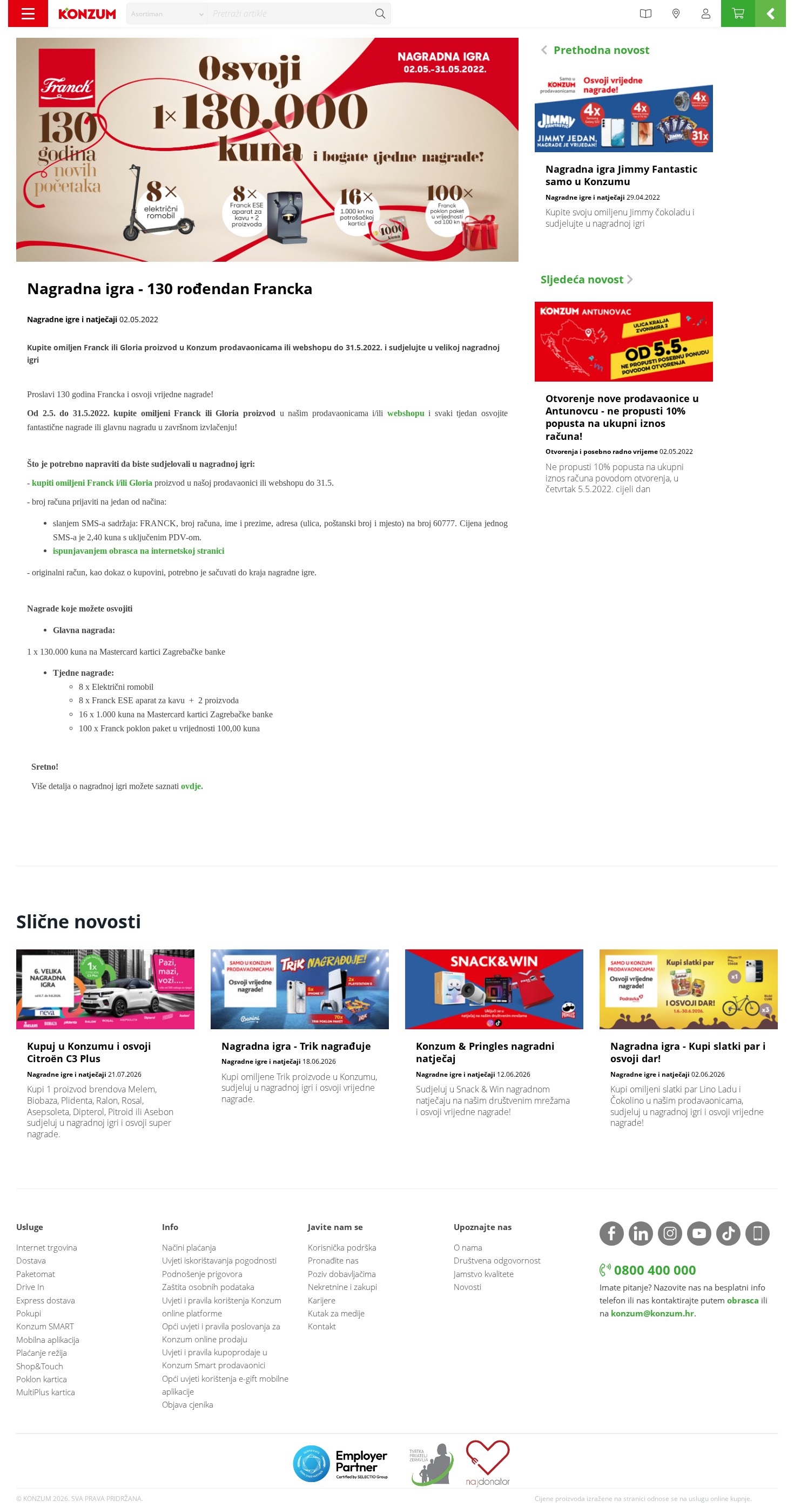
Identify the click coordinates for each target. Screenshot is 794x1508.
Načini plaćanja (189, 1247)
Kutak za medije (336, 1313)
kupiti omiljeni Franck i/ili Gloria (92, 482)
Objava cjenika (187, 1404)
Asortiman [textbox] (147, 13)
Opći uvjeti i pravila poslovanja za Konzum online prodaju (221, 1332)
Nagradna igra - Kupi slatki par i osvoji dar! (689, 1044)
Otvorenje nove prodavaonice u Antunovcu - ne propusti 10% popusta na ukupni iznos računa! (624, 404)
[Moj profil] (706, 13)
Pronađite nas (333, 1260)
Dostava (31, 1260)
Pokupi (28, 1313)
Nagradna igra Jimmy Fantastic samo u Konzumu (624, 156)
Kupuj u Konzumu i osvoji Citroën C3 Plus (105, 1050)
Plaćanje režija (41, 1352)
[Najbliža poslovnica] (676, 13)
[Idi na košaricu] (738, 13)
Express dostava (45, 1300)
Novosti (467, 1286)
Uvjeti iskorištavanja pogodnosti (219, 1260)
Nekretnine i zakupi (342, 1286)
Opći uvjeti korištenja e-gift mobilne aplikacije (225, 1385)
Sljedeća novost (584, 279)
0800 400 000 (653, 1270)
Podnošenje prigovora (202, 1273)
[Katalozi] (645, 13)
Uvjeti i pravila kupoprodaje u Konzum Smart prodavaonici (214, 1358)
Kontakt (322, 1326)
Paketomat (35, 1273)
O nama (468, 1247)
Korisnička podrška (342, 1247)
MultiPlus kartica (45, 1392)
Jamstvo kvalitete (484, 1273)
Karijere (321, 1300)
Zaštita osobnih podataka (208, 1286)
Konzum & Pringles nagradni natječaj (494, 1039)
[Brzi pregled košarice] (770, 13)
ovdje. (192, 786)
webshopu (406, 413)
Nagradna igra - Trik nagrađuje (300, 1032)
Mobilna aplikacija (47, 1339)
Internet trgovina (46, 1247)
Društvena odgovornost (497, 1260)
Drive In (30, 1286)
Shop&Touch (39, 1366)
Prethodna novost (600, 50)
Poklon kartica (41, 1379)
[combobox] (166, 13)
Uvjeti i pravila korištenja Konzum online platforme (221, 1307)
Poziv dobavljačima (342, 1273)
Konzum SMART (45, 1326)
